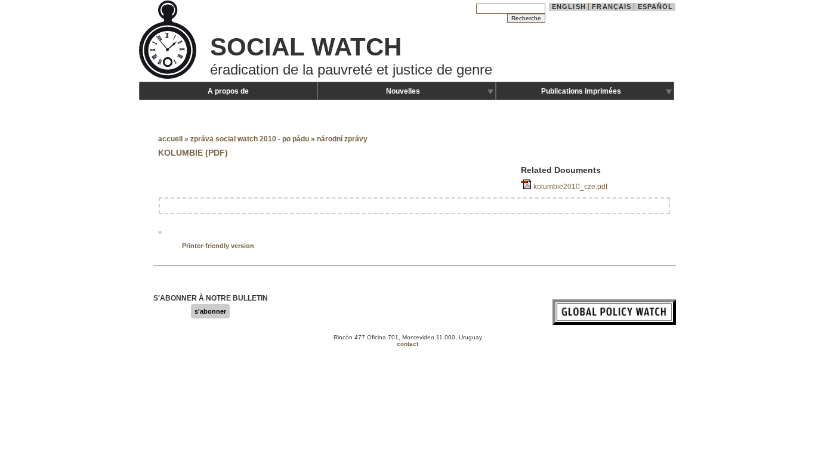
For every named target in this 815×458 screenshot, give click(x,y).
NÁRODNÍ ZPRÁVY (342, 139)
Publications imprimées (581, 91)
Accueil (170, 139)
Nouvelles (403, 91)
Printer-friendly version (218, 245)
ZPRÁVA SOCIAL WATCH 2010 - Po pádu (250, 139)
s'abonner (210, 311)
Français (611, 6)
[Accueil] (169, 77)
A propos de (228, 91)
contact (407, 344)
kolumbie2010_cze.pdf (570, 186)
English (569, 6)
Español (656, 6)
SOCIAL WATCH (306, 47)
